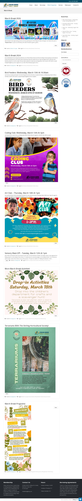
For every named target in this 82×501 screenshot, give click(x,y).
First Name (64, 52)
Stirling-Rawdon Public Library (34, 48)
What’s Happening (51, 5)
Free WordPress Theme (66, 499)
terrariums (48, 396)
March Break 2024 (13, 55)
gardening (31, 471)
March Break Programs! (15, 404)
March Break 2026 (13, 18)
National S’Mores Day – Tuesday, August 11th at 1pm (69, 32)
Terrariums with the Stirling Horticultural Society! (27, 326)
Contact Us (76, 5)
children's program (29, 260)
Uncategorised (13, 65)
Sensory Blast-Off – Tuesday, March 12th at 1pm (26, 253)
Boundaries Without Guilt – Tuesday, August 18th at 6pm (70, 24)
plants (40, 471)
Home (30, 5)
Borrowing (42, 5)
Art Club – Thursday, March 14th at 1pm (22, 193)
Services (61, 5)
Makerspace (68, 5)
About (36, 5)
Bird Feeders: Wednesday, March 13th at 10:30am (26, 72)
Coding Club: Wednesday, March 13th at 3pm (24, 133)
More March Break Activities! (17, 269)
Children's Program (13, 48)
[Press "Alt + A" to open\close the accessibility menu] (80, 499)
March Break (25, 48)
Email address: (64, 57)
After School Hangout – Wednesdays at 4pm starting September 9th (70, 20)
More (56, 45)
